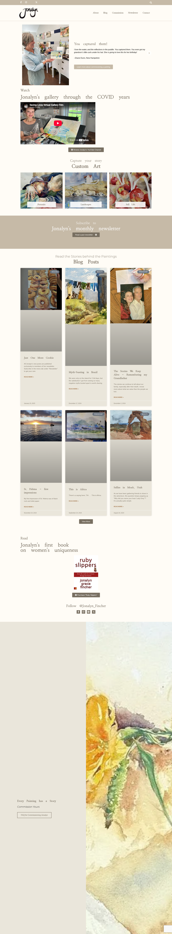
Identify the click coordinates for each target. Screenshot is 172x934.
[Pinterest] (88, 612)
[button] (151, 2)
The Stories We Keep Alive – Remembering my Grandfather (130, 374)
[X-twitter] (36, 2)
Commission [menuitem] (117, 13)
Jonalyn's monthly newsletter (86, 228)
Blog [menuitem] (105, 13)
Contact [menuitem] (146, 13)
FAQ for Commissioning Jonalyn (34, 815)
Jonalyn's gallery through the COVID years (75, 97)
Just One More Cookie (39, 358)
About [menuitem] (96, 13)
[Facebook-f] (21, 2)
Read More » (29, 377)
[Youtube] (31, 2)
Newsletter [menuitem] (133, 13)
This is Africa (78, 489)
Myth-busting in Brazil (83, 372)
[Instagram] (26, 2)
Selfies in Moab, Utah (128, 487)
